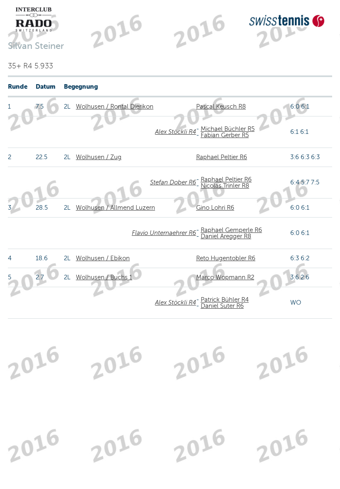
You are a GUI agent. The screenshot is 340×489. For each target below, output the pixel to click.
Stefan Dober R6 (173, 182)
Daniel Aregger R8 (226, 236)
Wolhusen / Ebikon (103, 258)
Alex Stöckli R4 (175, 131)
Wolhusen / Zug (98, 157)
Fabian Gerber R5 (225, 135)
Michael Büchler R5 (228, 129)
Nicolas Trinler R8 (225, 185)
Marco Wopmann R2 (225, 277)
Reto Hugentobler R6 (225, 258)
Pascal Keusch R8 (221, 106)
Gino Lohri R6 (215, 207)
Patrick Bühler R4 (225, 299)
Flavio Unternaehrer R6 (164, 233)
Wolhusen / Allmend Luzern (115, 207)
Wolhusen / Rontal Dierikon (114, 106)
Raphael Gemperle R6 (231, 230)
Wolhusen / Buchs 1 (104, 277)
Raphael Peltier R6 (221, 157)
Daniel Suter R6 (222, 306)
